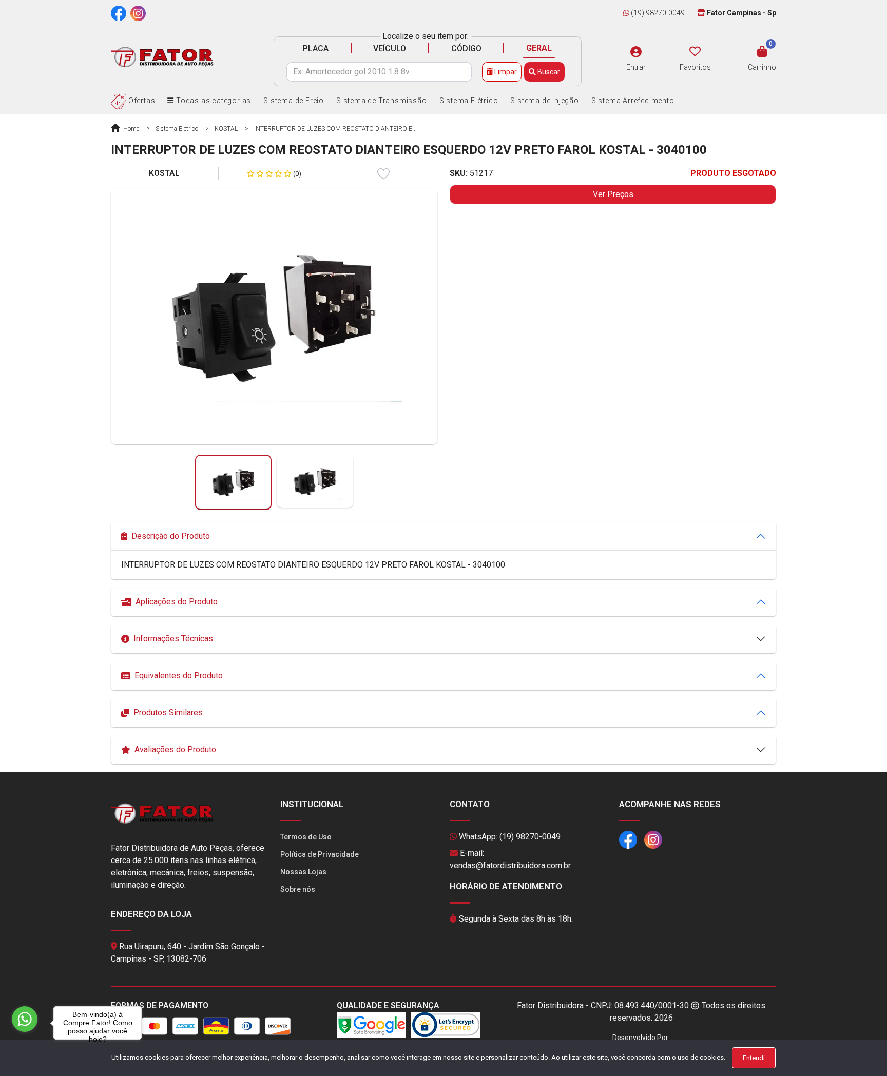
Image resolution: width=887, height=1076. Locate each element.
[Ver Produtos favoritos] (695, 52)
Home (130, 128)
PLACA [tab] (316, 48)
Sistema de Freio (293, 100)
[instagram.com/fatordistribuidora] (138, 13)
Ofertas (140, 100)
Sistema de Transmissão (381, 100)
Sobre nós (297, 889)
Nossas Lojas (303, 872)
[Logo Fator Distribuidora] (162, 57)
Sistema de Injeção (544, 100)
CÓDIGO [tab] (466, 48)
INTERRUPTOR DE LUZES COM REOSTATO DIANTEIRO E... (335, 128)
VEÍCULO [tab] (389, 48)
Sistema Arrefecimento (632, 100)
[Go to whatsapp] (24, 1019)
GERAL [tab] (539, 48)
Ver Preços (613, 194)
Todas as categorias (212, 100)
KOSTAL (226, 128)
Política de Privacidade (319, 854)
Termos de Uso (306, 837)
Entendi (754, 1058)
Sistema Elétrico (468, 100)
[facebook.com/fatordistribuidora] (118, 13)
